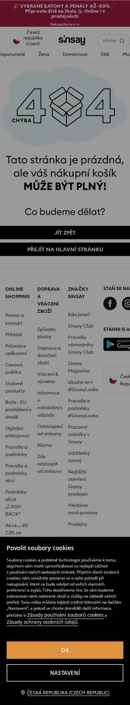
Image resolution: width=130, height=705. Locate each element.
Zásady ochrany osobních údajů (42, 622)
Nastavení (65, 673)
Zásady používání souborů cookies (65, 615)
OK (65, 650)
